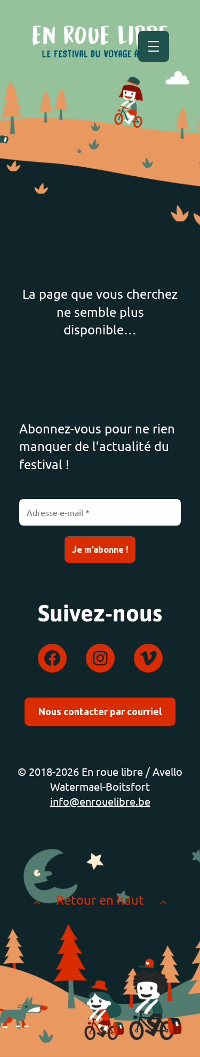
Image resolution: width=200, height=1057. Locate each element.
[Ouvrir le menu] (153, 46)
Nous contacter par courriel (100, 711)
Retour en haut (100, 899)
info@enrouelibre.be (100, 801)
